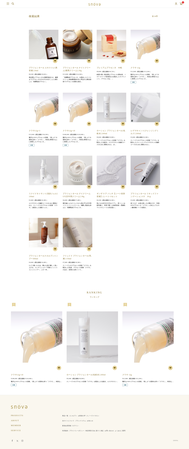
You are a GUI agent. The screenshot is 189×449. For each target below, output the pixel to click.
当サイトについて (68, 421)
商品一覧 (65, 416)
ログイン (75, 425)
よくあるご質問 (120, 431)
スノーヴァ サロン (93, 416)
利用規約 (65, 431)
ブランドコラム (80, 421)
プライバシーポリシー (76, 431)
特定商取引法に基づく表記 (95, 431)
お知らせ (90, 421)
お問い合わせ (109, 431)
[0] (181, 3)
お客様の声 (82, 416)
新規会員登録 (66, 425)
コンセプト (73, 416)
